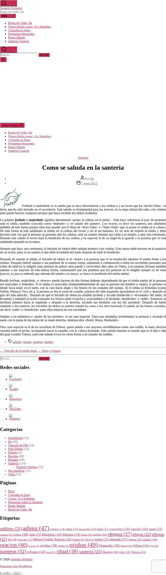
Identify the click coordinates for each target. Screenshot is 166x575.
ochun (102, 539)
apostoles (88, 529)
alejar (72, 529)
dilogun (71, 534)
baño (103, 529)
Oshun (141, 546)
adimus (57, 529)
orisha (63, 546)
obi (89, 539)
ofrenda (118, 539)
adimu (36, 528)
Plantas (12, 452)
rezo (51, 552)
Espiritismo (15, 438)
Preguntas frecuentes (21, 34)
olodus (150, 539)
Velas (11, 474)
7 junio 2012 (89, 183)
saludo (27, 342)
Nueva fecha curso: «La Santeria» (29, 26)
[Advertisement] (83, 92)
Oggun (135, 539)
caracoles (119, 529)
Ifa (92, 178)
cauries (139, 529)
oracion (14, 545)
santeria (38, 342)
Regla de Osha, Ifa (20, 23)
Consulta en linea (19, 30)
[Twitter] (13, 389)
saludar (17, 342)
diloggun (52, 534)
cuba (35, 534)
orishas (83, 544)
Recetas (13, 456)
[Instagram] (15, 399)
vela (124, 552)
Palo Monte (15, 449)
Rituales (13, 459)
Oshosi (126, 546)
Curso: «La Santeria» (21, 498)
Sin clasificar (16, 470)
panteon (13, 551)
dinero (86, 535)
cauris (155, 529)
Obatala (78, 539)
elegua (142, 534)
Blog (11, 491)
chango (6, 534)
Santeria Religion (11, 8)
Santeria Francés (18, 41)
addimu (11, 528)
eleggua (120, 534)
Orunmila (109, 545)
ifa (12, 539)
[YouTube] (15, 409)
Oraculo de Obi (18, 445)
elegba (100, 534)
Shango (110, 552)
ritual (67, 551)
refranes (36, 552)
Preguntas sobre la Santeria (25, 502)
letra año (25, 539)
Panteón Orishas (26, 467)
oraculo (33, 546)
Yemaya (138, 552)
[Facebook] (15, 379)
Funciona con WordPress (16, 566)
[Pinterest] (14, 418)
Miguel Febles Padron (52, 539)
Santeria (83, 157)
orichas (48, 545)
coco (21, 534)
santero (48, 342)
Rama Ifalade (16, 37)
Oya (154, 546)
